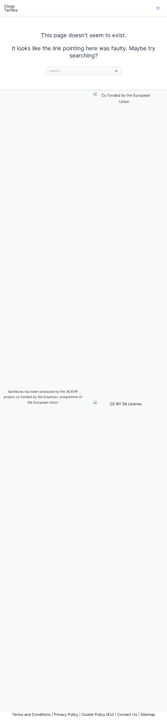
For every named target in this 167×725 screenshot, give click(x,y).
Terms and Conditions (31, 714)
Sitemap (148, 714)
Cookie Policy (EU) (97, 714)
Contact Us (127, 714)
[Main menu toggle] (158, 8)
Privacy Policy (66, 714)
